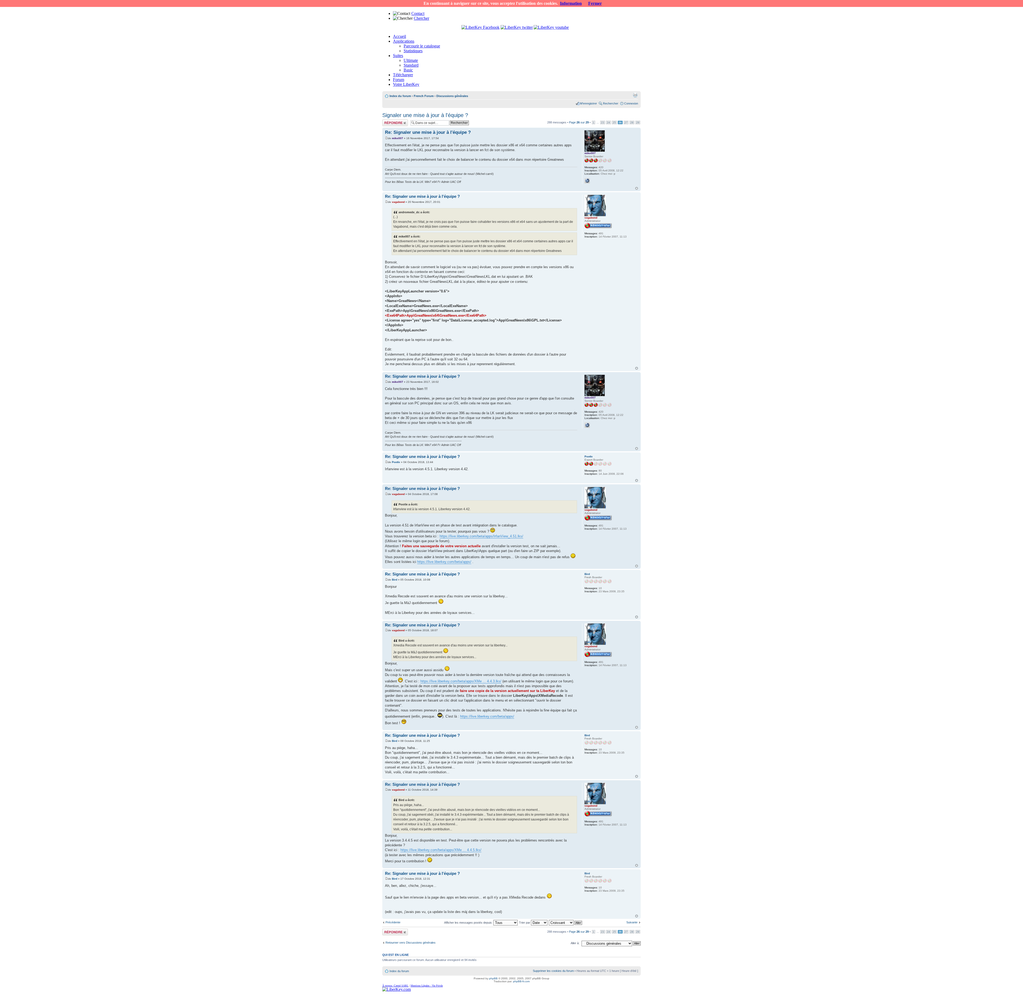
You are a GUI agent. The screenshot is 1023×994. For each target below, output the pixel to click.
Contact (417, 13)
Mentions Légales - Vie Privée (427, 985)
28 (632, 122)
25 (614, 122)
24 (608, 122)
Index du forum (400, 96)
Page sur (579, 122)
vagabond (398, 201)
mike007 (397, 138)
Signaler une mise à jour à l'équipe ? (425, 115)
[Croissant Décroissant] (566, 922)
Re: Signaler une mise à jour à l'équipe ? (428, 132)
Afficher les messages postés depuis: (468, 922)
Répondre (388, 121)
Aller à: (575, 943)
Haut (636, 188)
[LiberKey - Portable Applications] (396, 989)
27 (626, 122)
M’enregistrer (588, 103)
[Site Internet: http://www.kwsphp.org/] (587, 180)
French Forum (424, 96)
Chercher (421, 18)
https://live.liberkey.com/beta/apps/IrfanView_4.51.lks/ (481, 536)
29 (637, 122)
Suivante (632, 922)
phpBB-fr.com (521, 981)
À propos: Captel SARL (395, 985)
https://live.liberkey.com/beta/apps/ (444, 562)
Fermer (595, 3)
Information (571, 3)
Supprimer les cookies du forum (553, 970)
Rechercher (610, 103)
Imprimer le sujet (635, 94)
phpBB (493, 978)
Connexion (631, 103)
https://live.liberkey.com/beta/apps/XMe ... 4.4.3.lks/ (460, 681)
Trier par (525, 922)
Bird (394, 579)
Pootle (396, 462)
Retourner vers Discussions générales (410, 942)
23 (602, 122)
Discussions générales (452, 96)
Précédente (392, 922)
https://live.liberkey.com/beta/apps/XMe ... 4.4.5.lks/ (440, 850)
